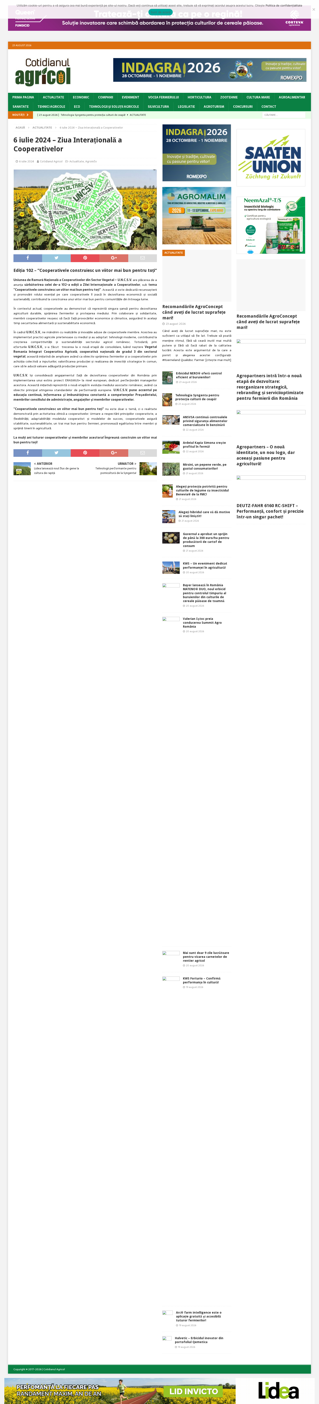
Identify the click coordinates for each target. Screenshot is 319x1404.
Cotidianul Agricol (51, 161)
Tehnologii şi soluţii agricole (114, 106)
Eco (77, 106)
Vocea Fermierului (163, 97)
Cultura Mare (258, 97)
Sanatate (21, 106)
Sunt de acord (160, 12)
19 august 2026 (194, 987)
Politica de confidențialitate (284, 5)
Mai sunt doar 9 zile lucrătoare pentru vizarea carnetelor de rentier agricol (206, 956)
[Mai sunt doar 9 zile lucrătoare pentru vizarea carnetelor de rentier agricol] (171, 956)
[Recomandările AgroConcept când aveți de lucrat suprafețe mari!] (196, 276)
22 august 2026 (195, 430)
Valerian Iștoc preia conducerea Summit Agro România (202, 622)
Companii (105, 97)
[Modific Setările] (313, 9)
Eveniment (130, 97)
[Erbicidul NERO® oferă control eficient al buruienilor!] (167, 377)
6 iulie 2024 (26, 161)
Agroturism (214, 106)
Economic (81, 97)
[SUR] (271, 183)
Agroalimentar (292, 97)
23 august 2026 (176, 324)
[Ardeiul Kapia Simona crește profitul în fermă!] (171, 447)
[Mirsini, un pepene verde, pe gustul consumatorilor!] (171, 469)
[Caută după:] (284, 114)
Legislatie (186, 106)
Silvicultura (158, 106)
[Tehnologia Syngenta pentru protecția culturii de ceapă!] (167, 399)
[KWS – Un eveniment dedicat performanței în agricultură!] (171, 568)
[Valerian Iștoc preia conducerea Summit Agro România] (171, 779)
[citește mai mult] (218, 360)
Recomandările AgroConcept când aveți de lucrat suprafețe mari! (193, 312)
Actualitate (53, 97)
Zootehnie (229, 97)
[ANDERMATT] (271, 251)
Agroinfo (91, 161)
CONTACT (268, 106)
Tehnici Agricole (51, 106)
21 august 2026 (194, 473)
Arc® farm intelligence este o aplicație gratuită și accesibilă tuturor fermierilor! (199, 1316)
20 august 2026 (195, 572)
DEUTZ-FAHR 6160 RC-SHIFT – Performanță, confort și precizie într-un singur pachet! (270, 511)
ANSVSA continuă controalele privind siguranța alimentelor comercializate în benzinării (205, 421)
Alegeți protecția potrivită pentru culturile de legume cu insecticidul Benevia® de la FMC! (202, 490)
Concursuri (243, 106)
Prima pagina (23, 97)
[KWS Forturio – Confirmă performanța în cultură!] (171, 1139)
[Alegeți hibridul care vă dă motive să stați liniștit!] (168, 516)
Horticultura (199, 97)
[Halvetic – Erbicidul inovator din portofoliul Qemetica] (167, 1342)
